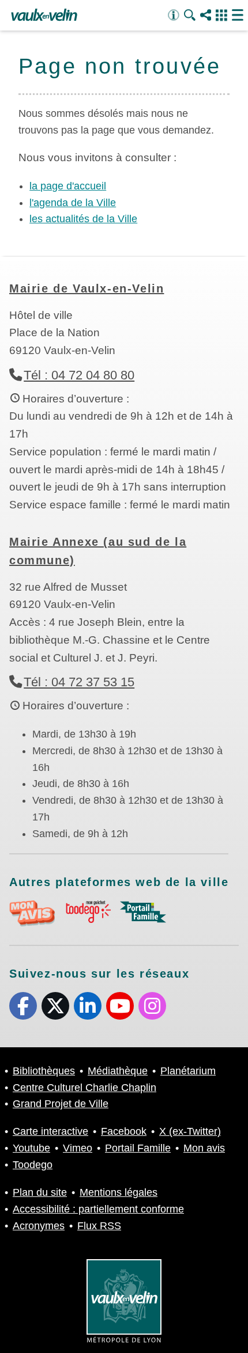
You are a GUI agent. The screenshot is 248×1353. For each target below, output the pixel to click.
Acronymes (39, 1226)
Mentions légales (118, 1192)
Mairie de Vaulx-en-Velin (86, 288)
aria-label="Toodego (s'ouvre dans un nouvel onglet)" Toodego (88, 911)
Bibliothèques (44, 1071)
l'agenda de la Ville (72, 202)
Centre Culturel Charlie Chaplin (84, 1087)
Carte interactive (50, 1131)
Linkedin (88, 1006)
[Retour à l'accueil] (44, 15)
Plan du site (40, 1192)
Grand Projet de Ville (60, 1103)
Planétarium (188, 1071)
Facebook (23, 1006)
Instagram (152, 1006)
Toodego (32, 1164)
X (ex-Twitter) (55, 1006)
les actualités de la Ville (83, 219)
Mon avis (204, 1148)
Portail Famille (138, 1148)
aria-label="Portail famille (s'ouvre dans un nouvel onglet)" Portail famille (143, 911)
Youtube (120, 1006)
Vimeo (77, 1148)
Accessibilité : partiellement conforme (98, 1209)
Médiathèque (118, 1071)
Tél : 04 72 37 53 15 (79, 682)
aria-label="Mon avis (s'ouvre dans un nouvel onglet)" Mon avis (32, 913)
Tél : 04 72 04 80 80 (79, 375)
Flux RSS (99, 1226)
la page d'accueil (67, 186)
